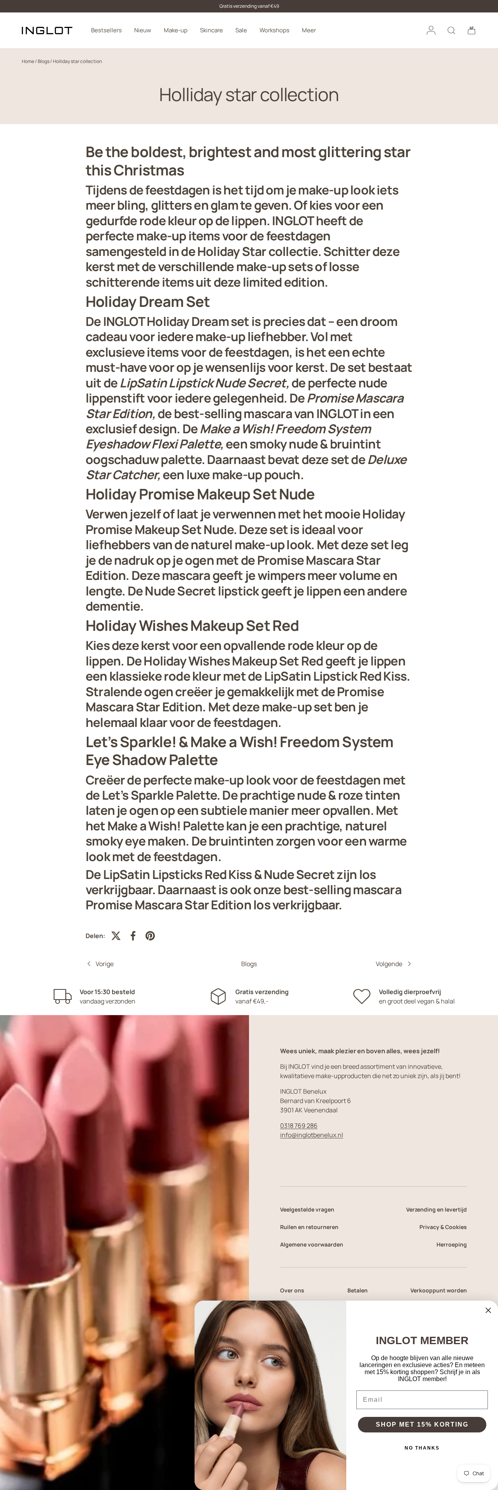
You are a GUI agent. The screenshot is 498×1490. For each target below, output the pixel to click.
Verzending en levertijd (436, 1209)
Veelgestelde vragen (307, 1209)
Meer (309, 30)
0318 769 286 (298, 1125)
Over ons (292, 1290)
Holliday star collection (77, 61)
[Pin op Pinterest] (150, 935)
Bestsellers (106, 30)
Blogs (43, 61)
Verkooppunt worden (438, 1290)
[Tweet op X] (115, 935)
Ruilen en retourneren (309, 1227)
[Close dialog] (488, 1310)
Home (28, 61)
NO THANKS (422, 1448)
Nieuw (142, 30)
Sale (241, 30)
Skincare (211, 30)
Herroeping (452, 1244)
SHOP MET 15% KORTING (422, 1424)
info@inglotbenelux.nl (311, 1135)
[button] (471, 30)
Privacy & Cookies (443, 1227)
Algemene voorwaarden (311, 1244)
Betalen (357, 1290)
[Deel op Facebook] (133, 935)
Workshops (274, 30)
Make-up (176, 30)
